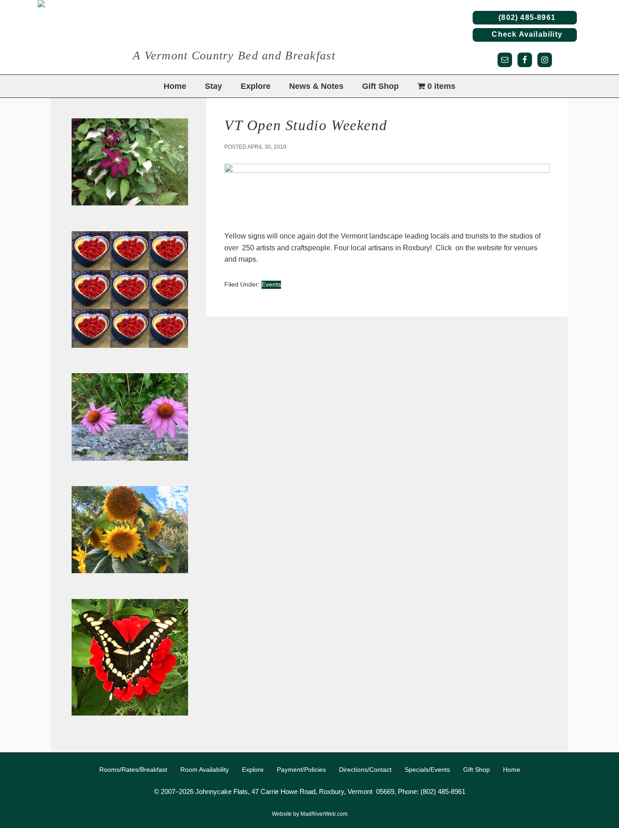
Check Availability (524, 34)
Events (271, 284)
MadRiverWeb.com (324, 814)
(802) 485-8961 (525, 17)
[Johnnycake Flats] (253, 37)
